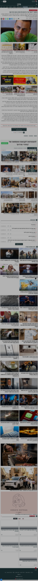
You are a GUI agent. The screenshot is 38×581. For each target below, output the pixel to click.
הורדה (5, 1)
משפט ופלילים (19, 7)
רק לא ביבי (33, 224)
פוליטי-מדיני (25, 7)
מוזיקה (14, 7)
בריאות (10, 7)
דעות (7, 7)
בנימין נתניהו (26, 135)
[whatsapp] (8, 19)
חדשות (36, 7)
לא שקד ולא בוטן (32, 236)
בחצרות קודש (31, 7)
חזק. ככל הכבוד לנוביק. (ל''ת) (29, 232)
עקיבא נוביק (31, 135)
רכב (4, 7)
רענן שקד (35, 135)
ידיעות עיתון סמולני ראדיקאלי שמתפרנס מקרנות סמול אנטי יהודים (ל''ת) (21, 240)
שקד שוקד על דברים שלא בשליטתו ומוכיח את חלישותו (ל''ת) (23, 228)
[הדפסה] (5, 19)
